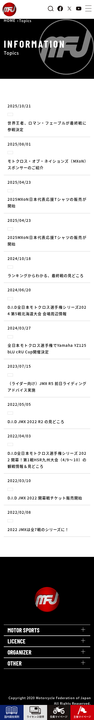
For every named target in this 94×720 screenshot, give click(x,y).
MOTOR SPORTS (24, 630)
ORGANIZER (19, 652)
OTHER (15, 663)
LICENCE (17, 641)
